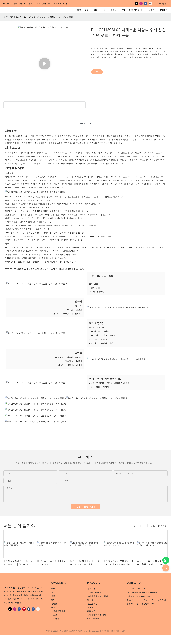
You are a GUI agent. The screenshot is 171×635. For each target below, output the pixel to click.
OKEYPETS (8, 17)
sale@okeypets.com (141, 596)
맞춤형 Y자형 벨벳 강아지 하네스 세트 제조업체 (51, 563)
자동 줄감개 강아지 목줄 (157, 526)
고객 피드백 (142, 526)
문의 (97, 72)
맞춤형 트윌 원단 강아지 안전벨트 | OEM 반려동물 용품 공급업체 (85, 563)
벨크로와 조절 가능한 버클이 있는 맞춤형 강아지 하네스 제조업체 (151, 563)
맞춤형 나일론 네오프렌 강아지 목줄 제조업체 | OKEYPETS (17, 563)
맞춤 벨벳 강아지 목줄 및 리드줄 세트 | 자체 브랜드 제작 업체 (119, 563)
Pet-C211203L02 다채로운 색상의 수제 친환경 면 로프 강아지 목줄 (44, 17)
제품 (133, 526)
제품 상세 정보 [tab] (85, 123)
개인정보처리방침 (118, 631)
